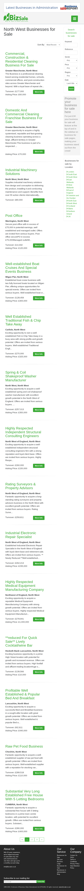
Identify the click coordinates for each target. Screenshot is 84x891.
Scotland (71, 206)
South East (72, 174)
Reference (69, 49)
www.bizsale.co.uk (65, 887)
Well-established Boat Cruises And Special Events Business (22, 267)
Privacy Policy (74, 863)
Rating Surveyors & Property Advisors (20, 486)
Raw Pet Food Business (24, 746)
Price (67, 65)
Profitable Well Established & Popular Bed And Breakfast (22, 694)
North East (72, 201)
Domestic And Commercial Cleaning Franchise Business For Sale (23, 116)
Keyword (68, 42)
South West (72, 177)
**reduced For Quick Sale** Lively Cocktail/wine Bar (21, 641)
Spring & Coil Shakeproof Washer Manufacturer (20, 376)
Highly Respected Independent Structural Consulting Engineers (23, 432)
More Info (39, 92)
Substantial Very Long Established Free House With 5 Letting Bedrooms (24, 795)
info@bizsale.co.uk (10, 867)
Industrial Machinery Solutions (21, 172)
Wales (70, 209)
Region (68, 72)
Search (71, 88)
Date (67, 80)
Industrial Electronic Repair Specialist (20, 535)
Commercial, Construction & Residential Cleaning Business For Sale (21, 59)
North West (72, 203)
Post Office (13, 216)
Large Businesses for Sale (61, 866)
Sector (67, 57)
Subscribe (40, 881)
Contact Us (73, 855)
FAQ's (72, 857)
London (71, 172)
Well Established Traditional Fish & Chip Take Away (23, 320)
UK (69, 216)
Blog (58, 874)
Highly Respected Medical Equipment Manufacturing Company (24, 585)
